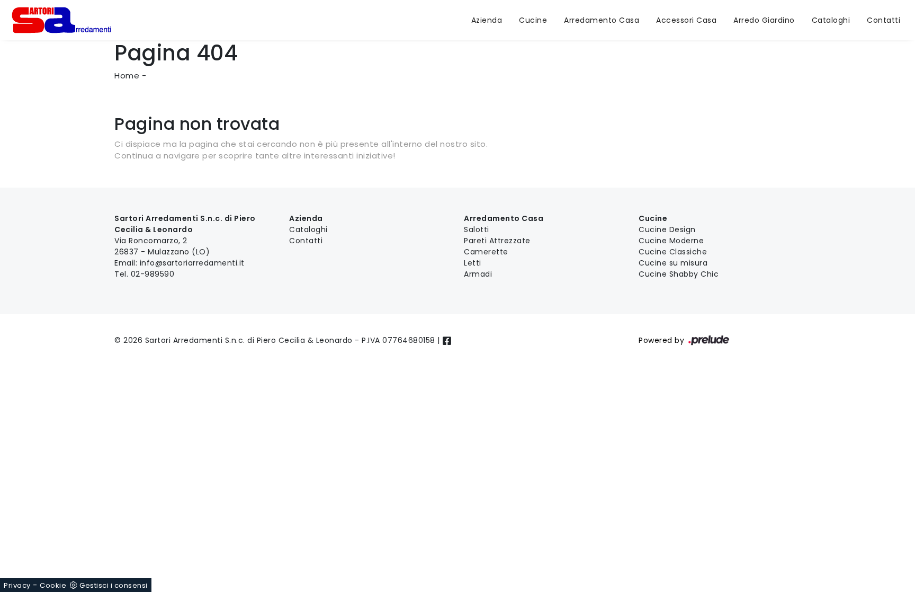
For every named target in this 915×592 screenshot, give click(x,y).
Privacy (17, 585)
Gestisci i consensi (113, 585)
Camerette (486, 251)
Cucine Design (667, 229)
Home (126, 75)
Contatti (883, 20)
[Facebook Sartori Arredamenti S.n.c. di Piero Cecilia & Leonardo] (447, 340)
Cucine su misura (673, 263)
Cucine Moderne (671, 240)
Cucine (533, 20)
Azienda (487, 20)
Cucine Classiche (673, 251)
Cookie (53, 585)
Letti (472, 263)
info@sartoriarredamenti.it (192, 263)
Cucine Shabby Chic (679, 274)
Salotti (476, 229)
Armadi (478, 274)
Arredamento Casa (601, 20)
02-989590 (153, 274)
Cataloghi (831, 20)
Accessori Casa (686, 20)
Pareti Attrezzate (497, 240)
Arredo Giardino (764, 20)
